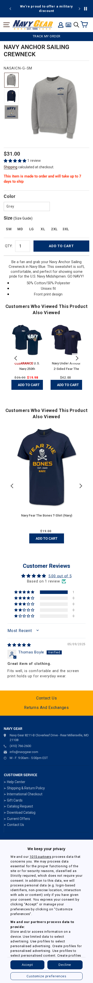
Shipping (10, 167)
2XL (54, 229)
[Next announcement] (79, 9)
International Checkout (24, 794)
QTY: (9, 246)
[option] (46, 8)
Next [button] (77, 358)
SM (8, 229)
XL (43, 229)
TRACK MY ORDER (47, 36)
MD (20, 229)
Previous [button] (16, 358)
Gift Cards (15, 800)
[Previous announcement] (10, 9)
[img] (19, 645)
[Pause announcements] (85, 8)
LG (31, 229)
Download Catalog (21, 812)
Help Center (16, 782)
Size (18, 218)
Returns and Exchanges (46, 707)
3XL (65, 229)
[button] (15, 160)
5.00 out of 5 (60, 576)
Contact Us (46, 698)
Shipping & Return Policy (26, 788)
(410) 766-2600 (20, 746)
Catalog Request (20, 806)
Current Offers (18, 819)
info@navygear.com (24, 752)
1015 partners (40, 857)
